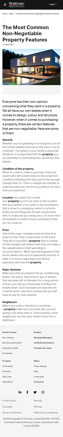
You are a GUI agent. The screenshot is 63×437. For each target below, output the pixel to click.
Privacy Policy (9, 401)
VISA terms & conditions (46, 413)
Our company (8, 338)
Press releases (40, 366)
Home (4, 14)
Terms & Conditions (12, 413)
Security (38, 401)
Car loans (6, 371)
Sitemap (38, 407)
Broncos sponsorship (12, 343)
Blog (11, 14)
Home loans (7, 366)
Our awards (7, 353)
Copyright (7, 407)
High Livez (6, 377)
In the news (39, 377)
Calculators (7, 382)
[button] (5, 5)
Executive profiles (10, 348)
